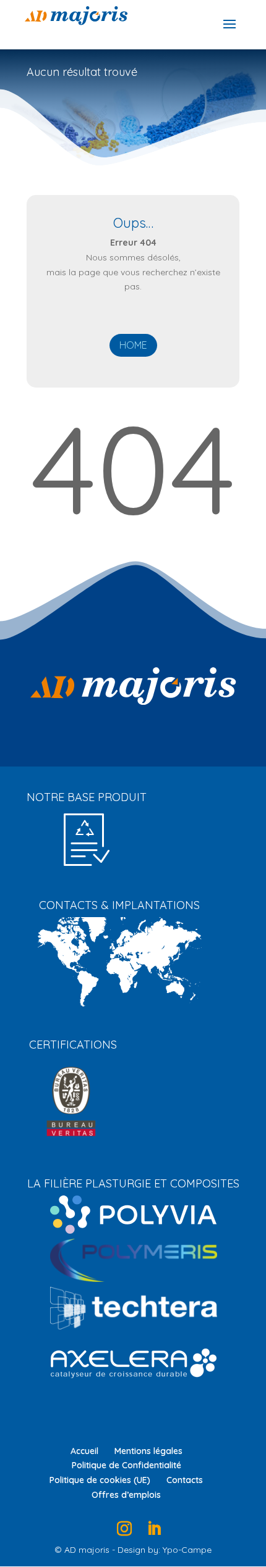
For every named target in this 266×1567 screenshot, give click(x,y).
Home (133, 345)
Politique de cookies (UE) (99, 1480)
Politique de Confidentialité (126, 1465)
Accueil (84, 1451)
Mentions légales (148, 1451)
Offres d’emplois (126, 1494)
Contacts (184, 1480)
